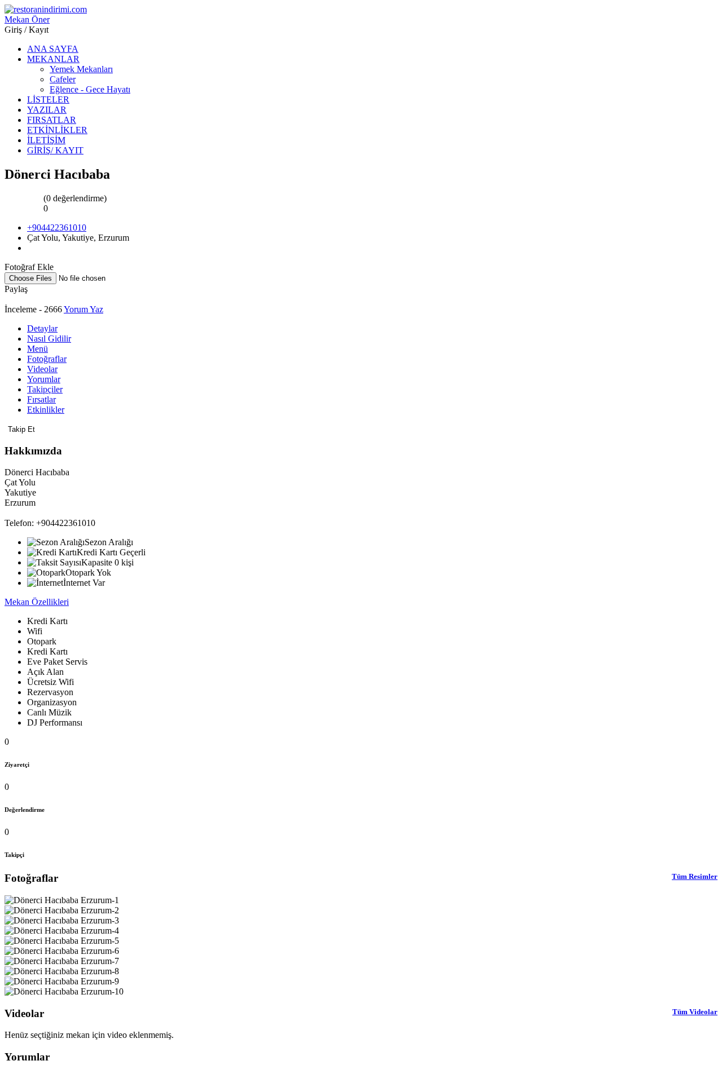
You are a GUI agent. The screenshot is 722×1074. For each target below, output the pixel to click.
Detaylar (42, 328)
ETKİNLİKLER (57, 130)
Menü (37, 348)
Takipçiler (45, 389)
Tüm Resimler (694, 876)
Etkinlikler (45, 409)
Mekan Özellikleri (37, 602)
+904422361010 (56, 227)
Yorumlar (43, 379)
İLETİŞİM (46, 140)
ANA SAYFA (52, 49)
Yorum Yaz (83, 309)
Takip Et (21, 429)
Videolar (42, 369)
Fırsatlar (41, 399)
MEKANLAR (53, 59)
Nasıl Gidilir (49, 338)
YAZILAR (47, 109)
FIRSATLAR (51, 120)
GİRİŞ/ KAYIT (55, 150)
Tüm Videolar (694, 1011)
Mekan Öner (27, 19)
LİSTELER (48, 99)
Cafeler (63, 79)
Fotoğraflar (47, 359)
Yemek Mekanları (81, 69)
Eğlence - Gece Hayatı (90, 89)
